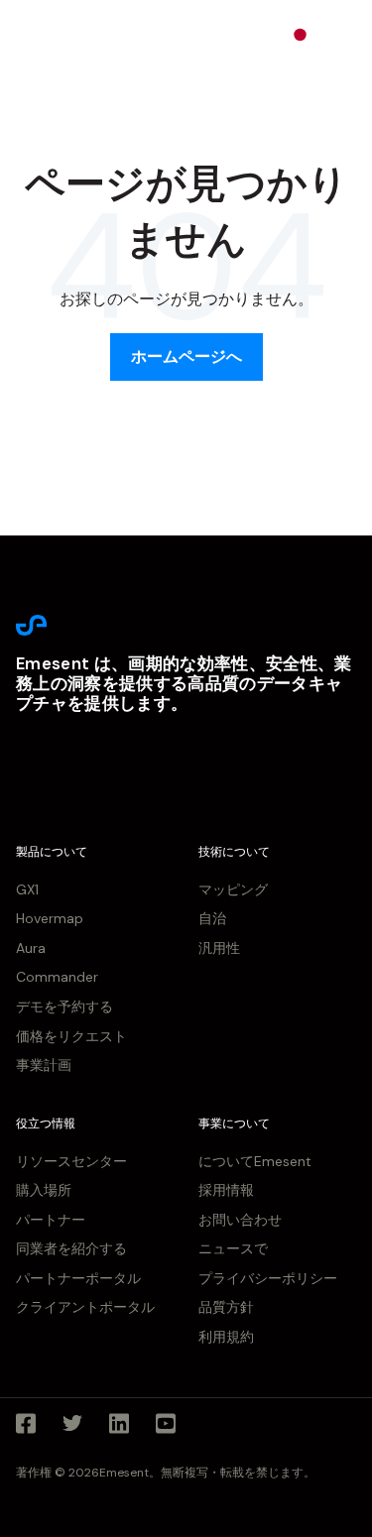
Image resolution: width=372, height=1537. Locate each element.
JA (328, 34)
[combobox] (313, 35)
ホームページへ (186, 356)
